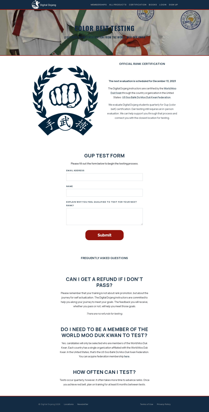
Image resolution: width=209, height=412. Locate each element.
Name (69, 186)
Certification (137, 4)
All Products (118, 4)
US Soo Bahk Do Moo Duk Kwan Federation (146, 97)
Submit (104, 235)
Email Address (75, 170)
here (126, 356)
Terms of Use (146, 404)
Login (162, 4)
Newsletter (82, 404)
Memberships (99, 4)
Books (153, 4)
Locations (69, 404)
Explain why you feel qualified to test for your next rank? (101, 203)
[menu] (133, 4)
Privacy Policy (164, 404)
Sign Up (173, 4)
